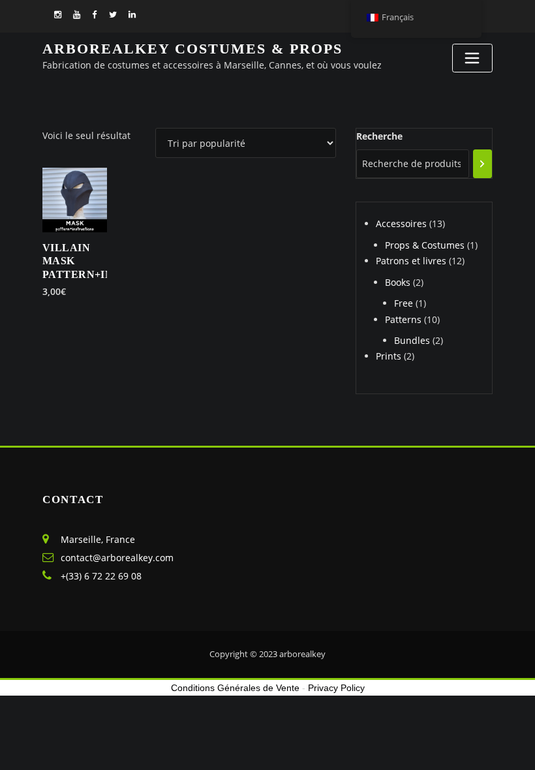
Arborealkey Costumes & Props (192, 48)
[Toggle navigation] (472, 58)
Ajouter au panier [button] (65, 291)
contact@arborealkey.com (117, 557)
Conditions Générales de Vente (235, 688)
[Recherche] (482, 163)
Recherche (379, 136)
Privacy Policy (336, 688)
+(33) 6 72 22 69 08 (101, 576)
